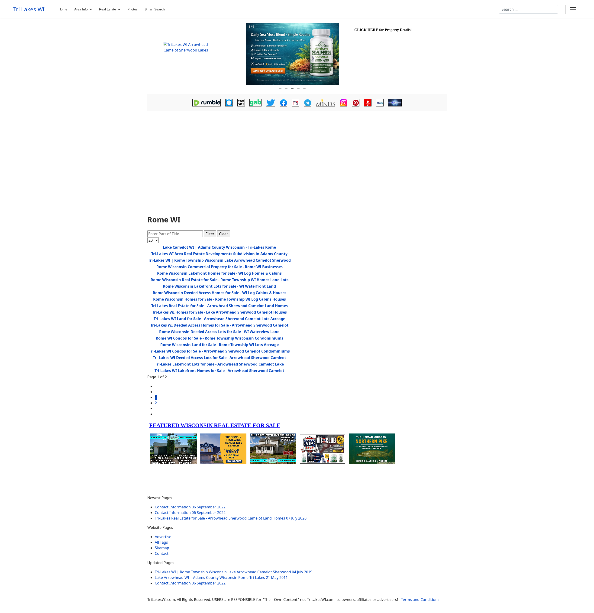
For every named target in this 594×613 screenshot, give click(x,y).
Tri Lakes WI (29, 9)
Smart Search (155, 9)
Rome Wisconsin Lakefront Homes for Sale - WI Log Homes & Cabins (219, 273)
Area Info (81, 9)
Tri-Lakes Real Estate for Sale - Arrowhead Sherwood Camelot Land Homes (219, 305)
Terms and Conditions (420, 599)
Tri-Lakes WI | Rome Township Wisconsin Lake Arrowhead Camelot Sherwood (219, 260)
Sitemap (162, 547)
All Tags (161, 542)
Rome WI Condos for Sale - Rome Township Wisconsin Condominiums (219, 338)
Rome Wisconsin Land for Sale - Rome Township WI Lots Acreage (219, 344)
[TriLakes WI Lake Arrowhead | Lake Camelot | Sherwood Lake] (196, 56)
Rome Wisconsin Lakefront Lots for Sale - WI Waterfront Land (219, 286)
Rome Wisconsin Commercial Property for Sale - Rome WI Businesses (219, 266)
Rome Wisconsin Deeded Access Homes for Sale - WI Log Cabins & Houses (219, 292)
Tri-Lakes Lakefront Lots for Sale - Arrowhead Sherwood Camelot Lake (219, 364)
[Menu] (573, 9)
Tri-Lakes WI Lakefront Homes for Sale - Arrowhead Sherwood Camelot (219, 370)
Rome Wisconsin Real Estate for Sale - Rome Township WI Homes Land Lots (219, 279)
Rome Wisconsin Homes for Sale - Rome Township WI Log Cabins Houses (219, 299)
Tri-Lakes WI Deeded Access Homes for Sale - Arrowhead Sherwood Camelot (219, 325)
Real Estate (107, 9)
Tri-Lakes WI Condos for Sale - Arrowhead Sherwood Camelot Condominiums (219, 351)
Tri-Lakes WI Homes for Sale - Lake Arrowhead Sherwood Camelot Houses (219, 312)
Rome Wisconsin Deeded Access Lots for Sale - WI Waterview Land (219, 331)
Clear (223, 233)
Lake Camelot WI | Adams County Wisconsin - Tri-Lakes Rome (219, 247)
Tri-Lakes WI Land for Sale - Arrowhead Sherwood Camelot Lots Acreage (219, 318)
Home (62, 9)
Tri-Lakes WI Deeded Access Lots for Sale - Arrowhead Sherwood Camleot (219, 357)
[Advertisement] (297, 151)
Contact (161, 553)
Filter (210, 233)
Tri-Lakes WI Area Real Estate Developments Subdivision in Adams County (219, 253)
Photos (132, 9)
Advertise (163, 536)
